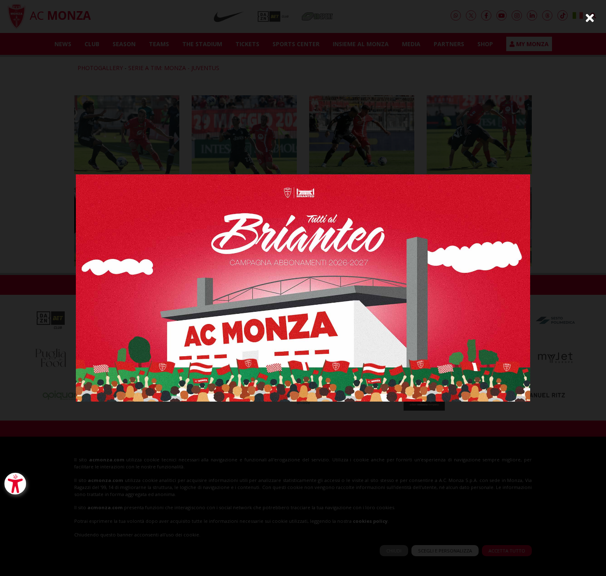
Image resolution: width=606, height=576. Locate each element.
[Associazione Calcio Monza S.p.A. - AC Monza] (303, 287)
